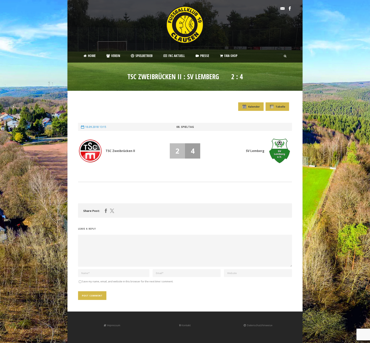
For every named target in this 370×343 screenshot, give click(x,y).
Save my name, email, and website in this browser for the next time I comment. (127, 281)
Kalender (254, 106)
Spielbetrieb (144, 55)
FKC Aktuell (176, 55)
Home (92, 55)
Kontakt (186, 325)
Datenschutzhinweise (259, 325)
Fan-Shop (230, 55)
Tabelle (280, 106)
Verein (115, 55)
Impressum (113, 325)
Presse (204, 55)
